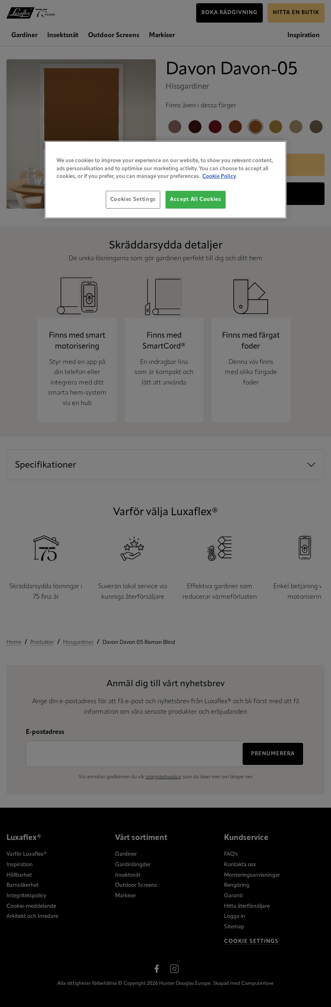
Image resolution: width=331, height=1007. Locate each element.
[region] (165, 180)
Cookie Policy (219, 176)
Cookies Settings (133, 199)
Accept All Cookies (195, 199)
